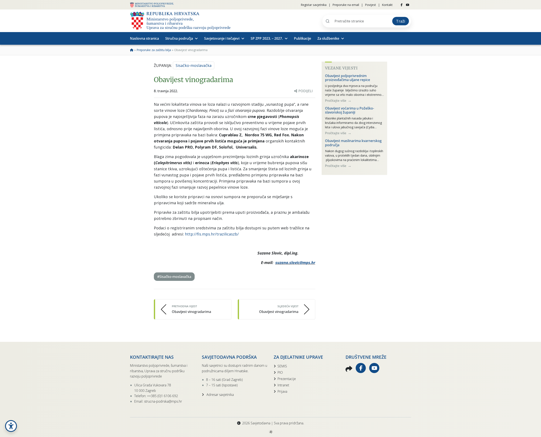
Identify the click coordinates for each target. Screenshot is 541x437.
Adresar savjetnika (220, 394)
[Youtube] (407, 4)
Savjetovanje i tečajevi (221, 38)
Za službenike (328, 38)
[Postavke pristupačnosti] (11, 426)
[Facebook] (401, 4)
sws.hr (270, 431)
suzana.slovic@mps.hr (295, 262)
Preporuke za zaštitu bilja (154, 50)
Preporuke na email (345, 5)
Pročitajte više (336, 100)
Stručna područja (179, 38)
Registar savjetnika (314, 5)
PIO (280, 372)
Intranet (283, 385)
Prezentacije (286, 378)
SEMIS (282, 366)
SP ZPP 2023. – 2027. (267, 38)
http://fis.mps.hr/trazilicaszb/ (212, 234)
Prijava (282, 391)
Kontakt (387, 5)
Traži (400, 21)
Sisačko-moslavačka (194, 65)
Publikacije (302, 38)
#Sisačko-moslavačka (174, 276)
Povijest (370, 5)
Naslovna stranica (144, 38)
